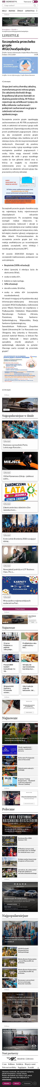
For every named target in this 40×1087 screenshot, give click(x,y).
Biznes (12, 11)
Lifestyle (29, 11)
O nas (4, 1064)
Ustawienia (27, 1083)
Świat (20, 11)
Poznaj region (13, 823)
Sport (10, 734)
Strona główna (6, 29)
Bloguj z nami (30, 1064)
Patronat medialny (9, 1067)
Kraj (4, 11)
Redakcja (19, 1064)
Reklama (11, 1064)
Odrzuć (16, 1083)
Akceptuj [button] (6, 1083)
